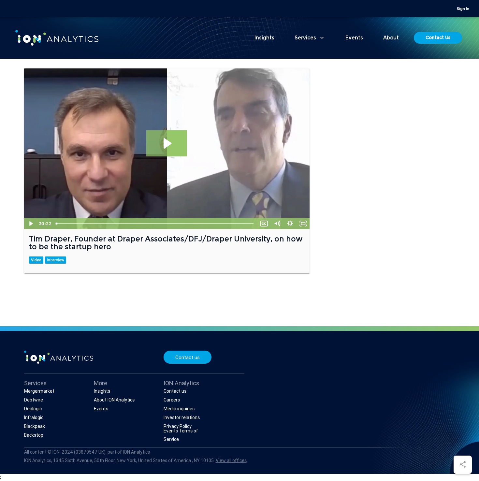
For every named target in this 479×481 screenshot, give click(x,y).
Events (354, 38)
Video (36, 259)
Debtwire (33, 400)
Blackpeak (34, 426)
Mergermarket (39, 391)
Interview (55, 259)
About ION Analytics (114, 400)
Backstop (33, 435)
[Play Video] (30, 223)
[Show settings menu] (290, 223)
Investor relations (182, 417)
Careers (172, 400)
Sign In (463, 9)
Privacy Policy (178, 426)
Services (310, 38)
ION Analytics (136, 452)
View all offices (231, 460)
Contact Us (438, 38)
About (391, 38)
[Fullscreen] (303, 223)
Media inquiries (179, 409)
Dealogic (33, 409)
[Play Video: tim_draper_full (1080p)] (166, 143)
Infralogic (33, 417)
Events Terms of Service (181, 435)
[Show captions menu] (263, 223)
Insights (264, 38)
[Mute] (276, 223)
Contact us (187, 357)
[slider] (155, 223)
